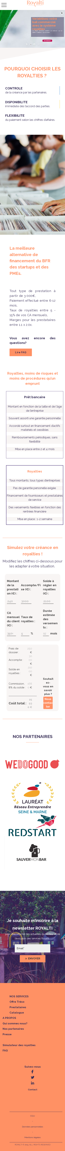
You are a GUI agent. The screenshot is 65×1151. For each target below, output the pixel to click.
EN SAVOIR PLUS (47, 40)
